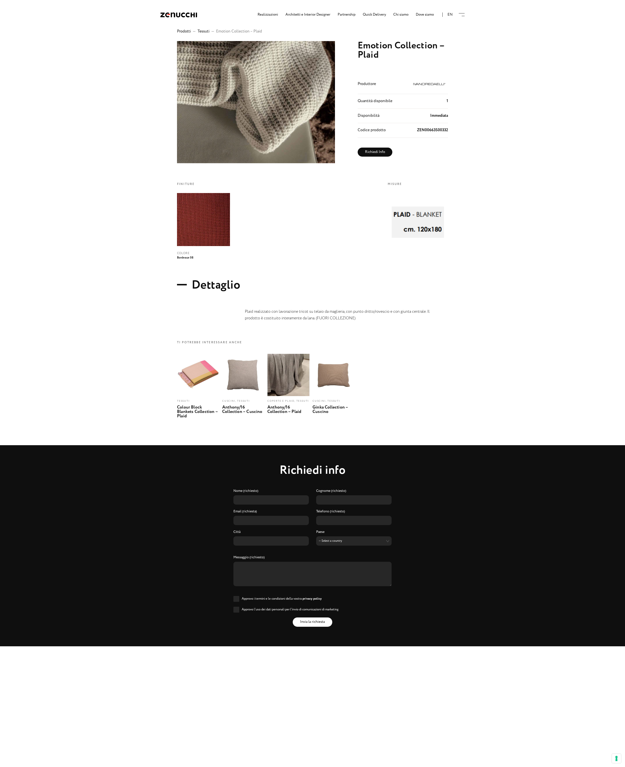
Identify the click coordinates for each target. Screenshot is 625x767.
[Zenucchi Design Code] (178, 14)
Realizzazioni (268, 15)
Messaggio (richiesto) (249, 557)
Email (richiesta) (245, 511)
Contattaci (312, 760)
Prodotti (184, 31)
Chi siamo (400, 15)
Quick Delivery (374, 15)
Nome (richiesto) (245, 491)
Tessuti (203, 31)
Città (236, 532)
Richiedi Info (375, 152)
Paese (320, 532)
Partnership (346, 15)
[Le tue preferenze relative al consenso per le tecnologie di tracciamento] (616, 758)
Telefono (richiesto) (330, 511)
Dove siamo (425, 15)
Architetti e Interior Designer (307, 15)
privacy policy (312, 598)
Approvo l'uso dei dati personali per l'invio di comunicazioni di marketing (290, 609)
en (450, 15)
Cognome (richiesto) (331, 491)
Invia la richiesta (312, 622)
